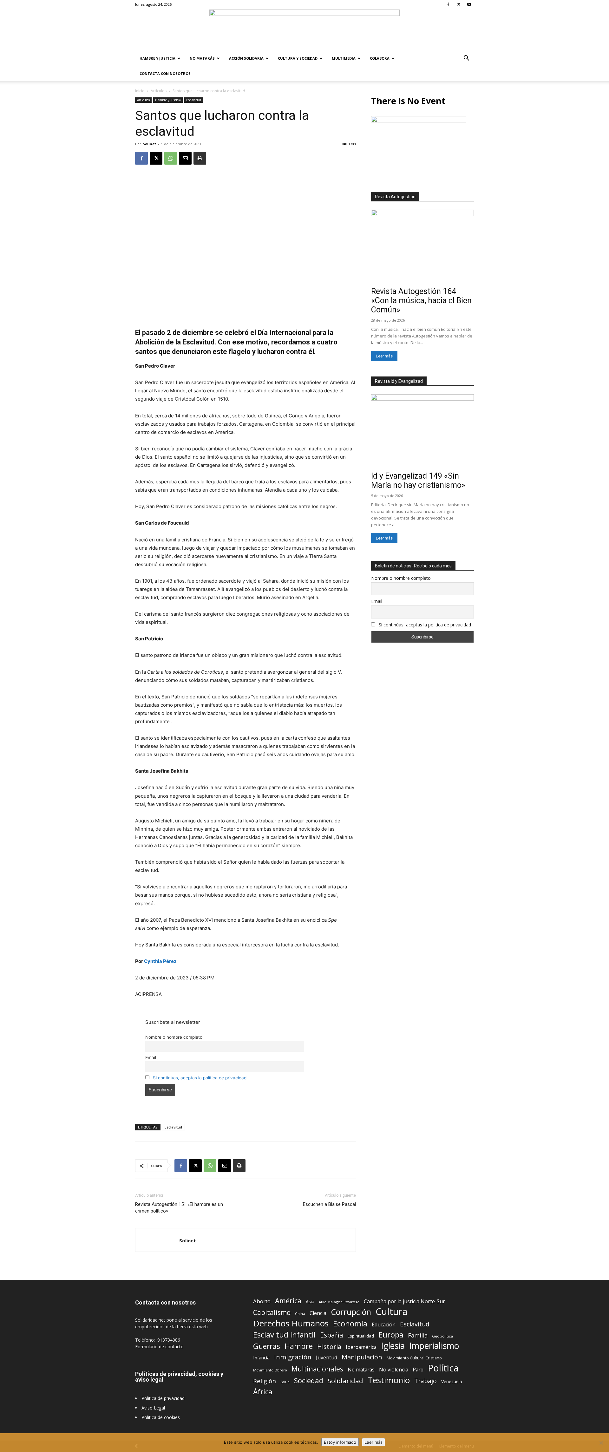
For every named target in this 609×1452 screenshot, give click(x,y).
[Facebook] (448, 4)
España (331, 1334)
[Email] (185, 158)
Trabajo (425, 1381)
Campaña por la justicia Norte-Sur (404, 1301)
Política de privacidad (163, 1398)
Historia (329, 1346)
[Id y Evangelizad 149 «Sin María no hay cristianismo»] (422, 431)
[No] (601, 1443)
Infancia (261, 1357)
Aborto (262, 1301)
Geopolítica (442, 1336)
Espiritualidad (361, 1336)
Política (443, 1367)
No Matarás (202, 58)
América (288, 1300)
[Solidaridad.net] (304, 30)
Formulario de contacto (159, 1347)
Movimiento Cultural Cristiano (414, 1358)
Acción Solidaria (246, 58)
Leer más (384, 356)
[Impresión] (199, 158)
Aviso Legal (153, 1408)
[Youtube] (469, 4)
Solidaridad (345, 1380)
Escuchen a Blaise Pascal (329, 1204)
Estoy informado (340, 1442)
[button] (466, 59)
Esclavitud (193, 100)
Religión (264, 1380)
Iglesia (393, 1346)
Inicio (140, 91)
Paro (418, 1369)
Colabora (380, 58)
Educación (384, 1324)
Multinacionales (317, 1368)
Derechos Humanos (291, 1323)
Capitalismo (272, 1312)
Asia (310, 1301)
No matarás (361, 1369)
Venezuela (451, 1381)
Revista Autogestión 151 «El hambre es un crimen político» (179, 1207)
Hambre (299, 1346)
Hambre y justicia (157, 58)
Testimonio (389, 1380)
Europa (390, 1334)
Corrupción (351, 1312)
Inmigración (292, 1357)
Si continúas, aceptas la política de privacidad (199, 1077)
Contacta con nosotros (165, 73)
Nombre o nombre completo (173, 1037)
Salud (285, 1381)
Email (150, 1057)
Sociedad (308, 1380)
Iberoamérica (361, 1347)
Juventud (326, 1357)
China (300, 1313)
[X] (458, 4)
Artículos (159, 91)
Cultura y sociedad (298, 58)
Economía (350, 1323)
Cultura (392, 1311)
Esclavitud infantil (284, 1334)
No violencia (393, 1369)
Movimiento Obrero (270, 1370)
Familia (418, 1335)
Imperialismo (434, 1346)
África (262, 1391)
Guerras (266, 1346)
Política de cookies (160, 1417)
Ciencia (318, 1313)
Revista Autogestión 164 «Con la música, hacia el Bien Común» (421, 300)
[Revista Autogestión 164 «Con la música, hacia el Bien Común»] (422, 247)
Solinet (149, 143)
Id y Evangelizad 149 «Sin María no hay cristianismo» (418, 480)
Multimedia (344, 58)
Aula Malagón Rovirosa (339, 1301)
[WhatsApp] (170, 158)
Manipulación (362, 1357)
